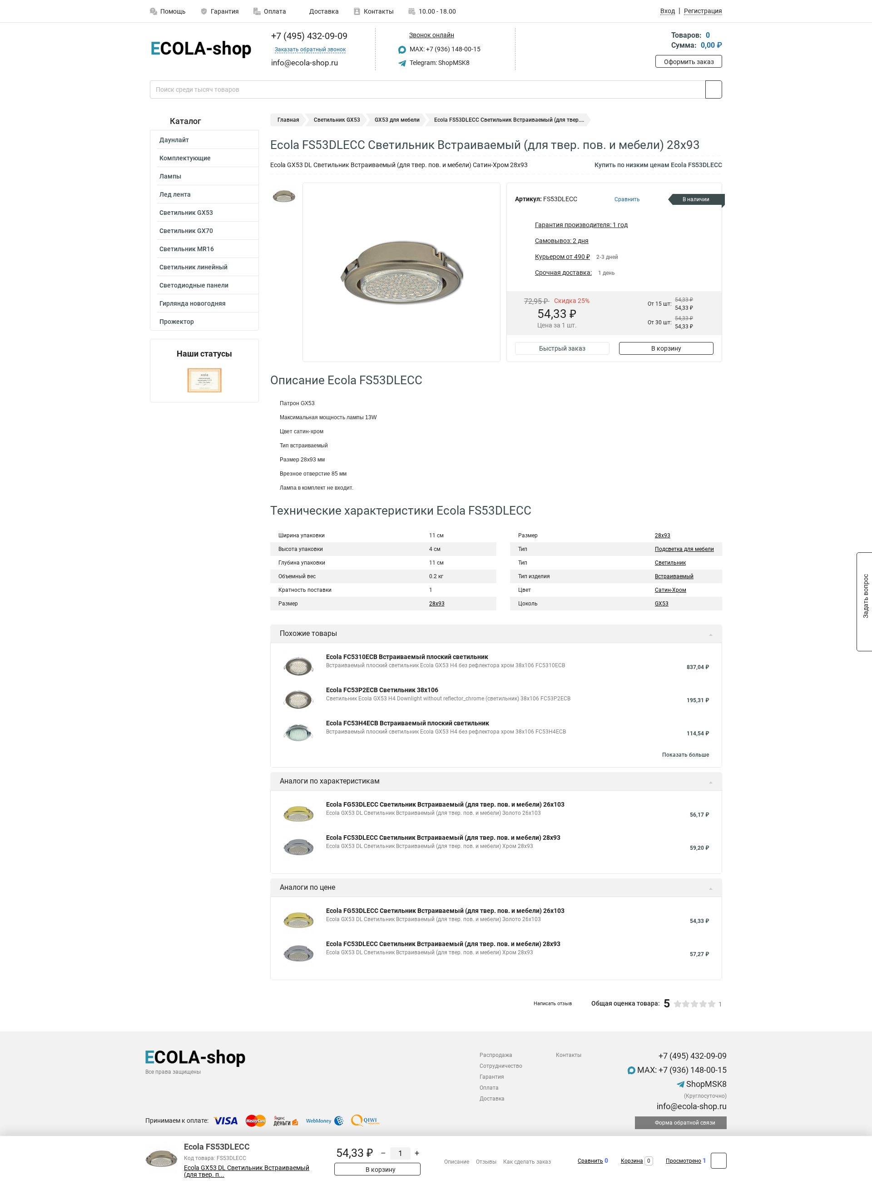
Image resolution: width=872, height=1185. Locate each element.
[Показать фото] (283, 196)
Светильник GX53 (186, 212)
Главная (288, 120)
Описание (456, 1162)
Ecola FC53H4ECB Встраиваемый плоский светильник (407, 723)
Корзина (632, 1161)
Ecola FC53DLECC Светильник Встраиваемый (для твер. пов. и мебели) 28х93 (443, 837)
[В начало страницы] (719, 1161)
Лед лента (175, 194)
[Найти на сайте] (713, 89)
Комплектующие (185, 158)
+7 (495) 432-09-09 (308, 35)
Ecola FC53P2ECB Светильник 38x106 (382, 690)
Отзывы (486, 1162)
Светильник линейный (193, 267)
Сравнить (590, 1161)
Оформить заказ (689, 61)
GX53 (662, 603)
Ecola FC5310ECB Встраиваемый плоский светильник (407, 656)
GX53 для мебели (397, 120)
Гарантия (225, 11)
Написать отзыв (553, 1004)
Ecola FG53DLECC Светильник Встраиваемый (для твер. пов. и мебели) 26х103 (445, 804)
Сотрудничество (501, 1066)
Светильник (670, 563)
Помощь (173, 11)
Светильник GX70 (186, 230)
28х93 (662, 535)
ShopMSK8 (705, 1084)
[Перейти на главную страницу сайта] (201, 49)
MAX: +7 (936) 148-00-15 (444, 49)
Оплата (275, 11)
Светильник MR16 (186, 249)
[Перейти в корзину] (661, 41)
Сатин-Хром (670, 590)
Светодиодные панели (193, 285)
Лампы (170, 176)
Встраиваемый (674, 576)
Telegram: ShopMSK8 (439, 62)
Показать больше (685, 755)
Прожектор (176, 321)
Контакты (379, 11)
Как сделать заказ (527, 1162)
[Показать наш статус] (204, 380)
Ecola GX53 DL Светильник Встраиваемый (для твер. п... (246, 1171)
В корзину (666, 348)
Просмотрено (683, 1161)
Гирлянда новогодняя (192, 303)
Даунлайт (174, 140)
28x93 (437, 603)
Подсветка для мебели (684, 549)
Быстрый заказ (562, 348)
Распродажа (496, 1055)
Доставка (323, 11)
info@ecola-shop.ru (691, 1106)
